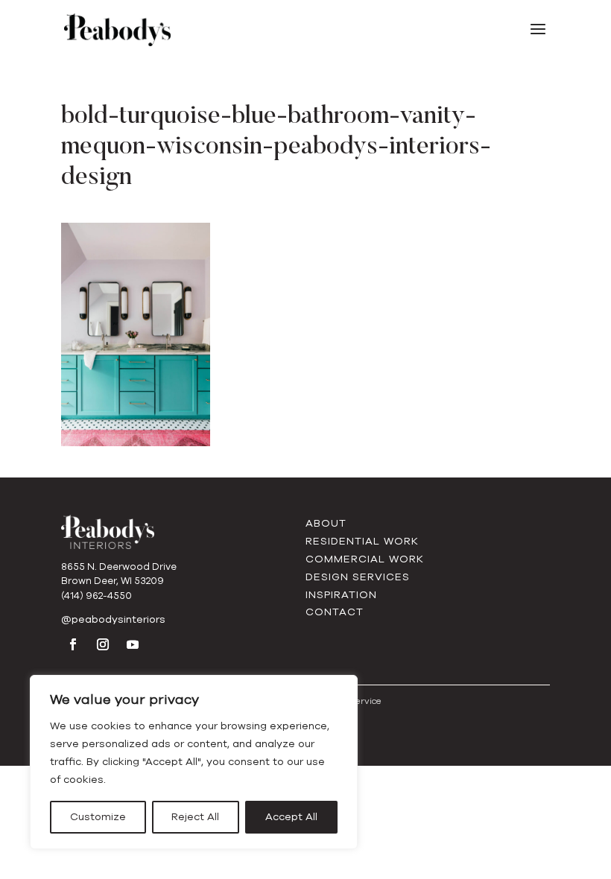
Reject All (195, 817)
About (326, 523)
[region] (194, 762)
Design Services (358, 577)
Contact (335, 612)
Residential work (362, 541)
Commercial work (365, 559)
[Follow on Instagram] (103, 644)
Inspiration (341, 595)
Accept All (291, 817)
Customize (98, 817)
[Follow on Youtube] (133, 644)
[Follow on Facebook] (73, 644)
